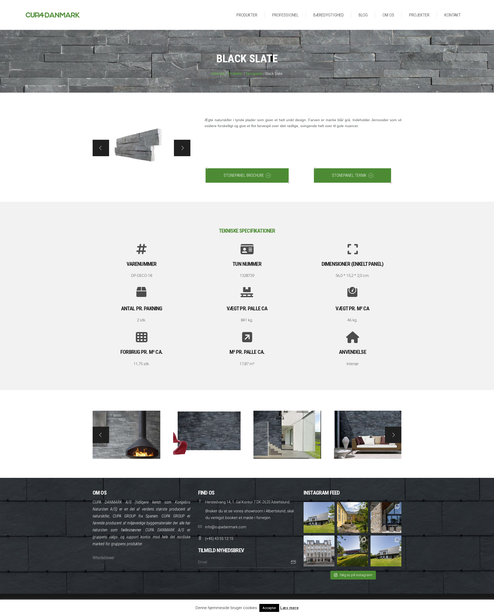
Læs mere (289, 607)
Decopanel (254, 73)
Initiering (218, 73)
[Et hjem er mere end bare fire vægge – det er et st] (319, 517)
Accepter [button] (269, 608)
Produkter (235, 73)
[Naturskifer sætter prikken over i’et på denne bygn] (319, 550)
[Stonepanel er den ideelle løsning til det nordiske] (385, 517)
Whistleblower (103, 557)
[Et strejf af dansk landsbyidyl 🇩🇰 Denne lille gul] (352, 517)
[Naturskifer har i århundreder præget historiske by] (352, 550)
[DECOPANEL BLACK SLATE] (126, 435)
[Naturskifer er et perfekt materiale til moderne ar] (385, 550)
